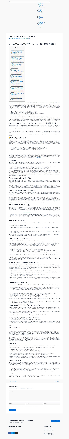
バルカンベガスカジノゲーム (16, 59)
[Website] (52, 403)
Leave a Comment (12, 38)
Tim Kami (39, 10)
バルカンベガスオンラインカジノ (17, 60)
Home (39, 16)
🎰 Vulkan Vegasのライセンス (16, 52)
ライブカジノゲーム (14, 68)
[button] (48, 15)
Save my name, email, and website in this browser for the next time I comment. (24, 406)
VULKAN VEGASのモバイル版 (16, 58)
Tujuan (40, 6)
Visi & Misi (41, 5)
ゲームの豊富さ (14, 53)
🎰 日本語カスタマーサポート (16, 74)
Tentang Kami (40, 3)
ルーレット (13, 69)
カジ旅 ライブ (38, 157)
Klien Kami (40, 11)
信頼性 (12, 75)
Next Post (56, 381)
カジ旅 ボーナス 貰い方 (27, 212)
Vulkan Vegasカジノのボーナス (16, 54)
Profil (40, 4)
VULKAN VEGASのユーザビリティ (17, 64)
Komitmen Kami (42, 22)
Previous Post (13, 381)
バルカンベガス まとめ (15, 70)
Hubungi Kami (40, 12)
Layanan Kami (40, 9)
